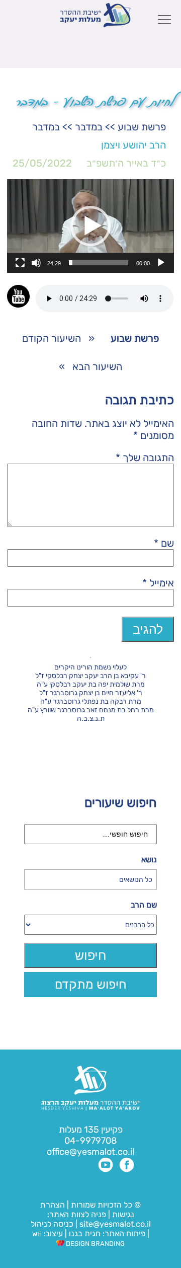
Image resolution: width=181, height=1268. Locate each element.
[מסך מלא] (20, 263)
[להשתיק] (36, 263)
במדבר (89, 127)
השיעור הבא (97, 366)
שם (164, 543)
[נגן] (161, 263)
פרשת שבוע (142, 127)
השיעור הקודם (51, 338)
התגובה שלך (145, 458)
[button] (90, 226)
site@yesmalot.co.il (115, 1224)
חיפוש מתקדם (91, 984)
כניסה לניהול (52, 1224)
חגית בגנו (84, 1233)
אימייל (158, 583)
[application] (90, 226)
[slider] (98, 262)
